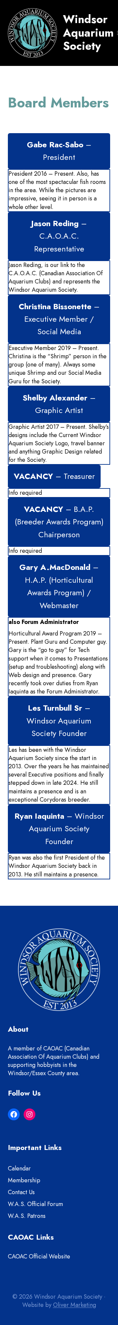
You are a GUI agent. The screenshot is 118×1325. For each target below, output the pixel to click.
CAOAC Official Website (39, 1256)
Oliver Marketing (74, 1305)
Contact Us (21, 1192)
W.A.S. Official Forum (35, 1204)
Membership (24, 1180)
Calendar (19, 1168)
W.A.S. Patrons (27, 1216)
